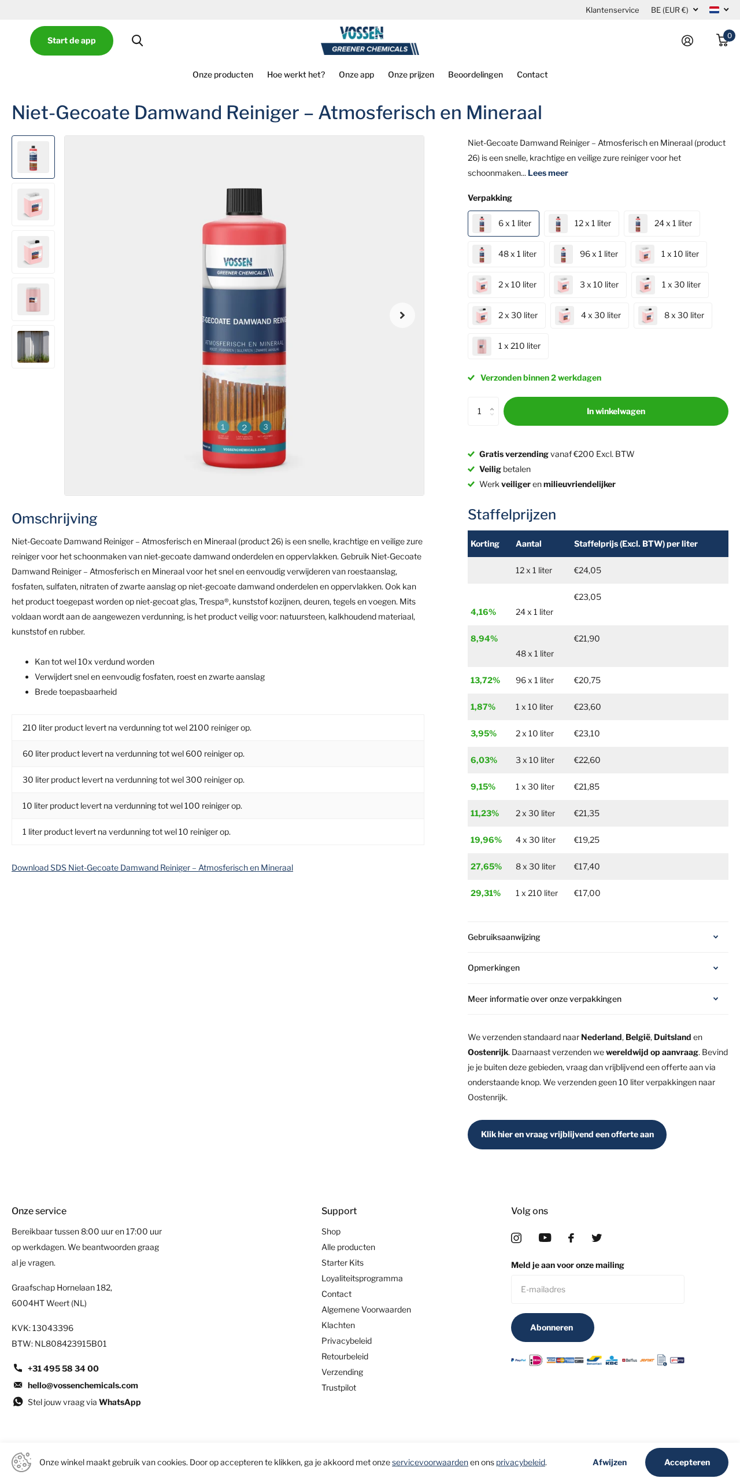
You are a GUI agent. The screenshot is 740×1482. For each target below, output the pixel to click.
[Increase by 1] (494, 401)
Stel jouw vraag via (84, 1402)
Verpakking (490, 197)
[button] (402, 315)
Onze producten (223, 74)
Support (339, 1210)
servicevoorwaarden (430, 1462)
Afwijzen (610, 1462)
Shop (331, 1231)
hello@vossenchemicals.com (83, 1385)
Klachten (338, 1325)
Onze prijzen (411, 74)
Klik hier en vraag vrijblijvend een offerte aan (567, 1134)
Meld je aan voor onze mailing (567, 1265)
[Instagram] (516, 1238)
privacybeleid (520, 1462)
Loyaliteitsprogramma (362, 1278)
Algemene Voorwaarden (366, 1309)
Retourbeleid (344, 1356)
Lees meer (548, 173)
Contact (532, 74)
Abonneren (552, 1327)
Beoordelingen (475, 74)
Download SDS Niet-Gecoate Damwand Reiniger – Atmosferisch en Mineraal (152, 867)
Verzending (342, 1372)
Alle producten (348, 1247)
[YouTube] (545, 1237)
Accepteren (687, 1462)
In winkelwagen (616, 411)
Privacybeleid (346, 1340)
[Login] (692, 41)
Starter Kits (342, 1262)
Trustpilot (338, 1387)
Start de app (71, 40)
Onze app (356, 74)
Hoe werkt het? (296, 74)
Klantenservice (612, 9)
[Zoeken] (137, 41)
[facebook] (571, 1238)
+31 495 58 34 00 (63, 1368)
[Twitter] (596, 1238)
